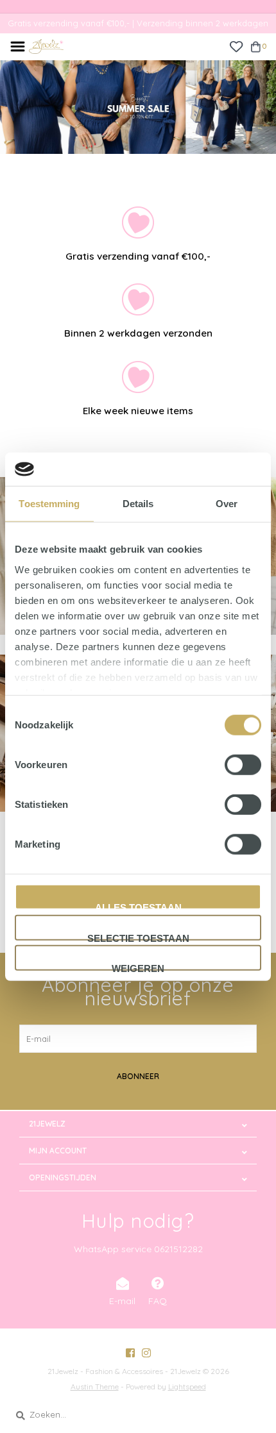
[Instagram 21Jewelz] (146, 1353)
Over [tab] (226, 503)
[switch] (243, 765)
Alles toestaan (138, 906)
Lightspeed (187, 1386)
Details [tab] (138, 503)
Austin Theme (95, 1386)
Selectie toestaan (138, 936)
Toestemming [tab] (49, 503)
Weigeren (138, 967)
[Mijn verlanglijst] (236, 45)
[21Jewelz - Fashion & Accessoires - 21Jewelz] (46, 45)
